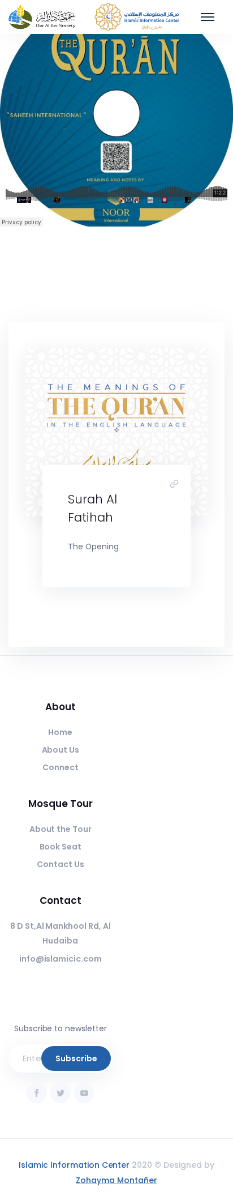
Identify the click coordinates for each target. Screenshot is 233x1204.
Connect (60, 767)
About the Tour (60, 829)
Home (60, 732)
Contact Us (60, 864)
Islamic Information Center (74, 1165)
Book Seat (61, 846)
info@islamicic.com (60, 958)
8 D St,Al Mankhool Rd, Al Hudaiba (60, 933)
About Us (61, 749)
